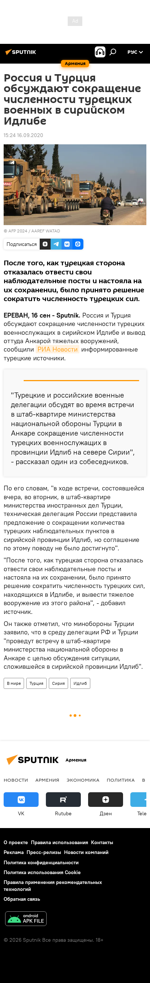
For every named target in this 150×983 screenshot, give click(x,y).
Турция (36, 683)
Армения (47, 780)
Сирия (58, 683)
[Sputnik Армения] (22, 55)
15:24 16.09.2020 (23, 135)
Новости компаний (86, 852)
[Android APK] (26, 919)
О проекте (16, 842)
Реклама (14, 852)
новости (16, 780)
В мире (14, 683)
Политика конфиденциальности (41, 862)
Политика (121, 780)
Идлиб (80, 683)
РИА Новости (58, 349)
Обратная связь (22, 899)
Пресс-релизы (44, 852)
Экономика (83, 780)
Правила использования (59, 842)
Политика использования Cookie (42, 872)
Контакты (102, 842)
